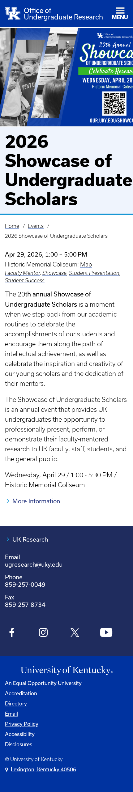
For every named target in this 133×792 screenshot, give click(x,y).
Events (36, 226)
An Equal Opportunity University (43, 683)
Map (86, 264)
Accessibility (20, 734)
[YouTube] (106, 633)
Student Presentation (94, 273)
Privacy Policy (21, 724)
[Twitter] (75, 633)
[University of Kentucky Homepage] (66, 670)
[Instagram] (43, 633)
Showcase (54, 273)
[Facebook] (12, 633)
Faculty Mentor (22, 273)
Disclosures (18, 744)
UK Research (30, 539)
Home (12, 226)
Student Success (25, 280)
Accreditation (21, 693)
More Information (36, 501)
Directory (16, 703)
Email (11, 714)
